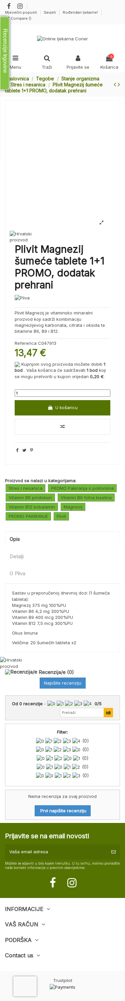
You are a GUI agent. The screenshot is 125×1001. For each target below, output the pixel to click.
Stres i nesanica (25, 488)
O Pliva (17, 574)
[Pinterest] (31, 450)
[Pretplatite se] (113, 852)
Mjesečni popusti (21, 12)
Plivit (61, 516)
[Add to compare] (62, 427)
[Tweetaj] (24, 450)
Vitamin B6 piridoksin (30, 497)
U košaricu (66, 407)
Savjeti (50, 12)
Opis (15, 539)
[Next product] (119, 84)
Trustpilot (62, 980)
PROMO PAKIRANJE (28, 516)
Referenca (26, 343)
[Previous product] (116, 84)
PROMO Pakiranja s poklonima (82, 488)
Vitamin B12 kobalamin (32, 507)
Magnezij (73, 507)
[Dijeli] (17, 450)
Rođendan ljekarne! (80, 12)
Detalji (17, 557)
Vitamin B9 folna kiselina (86, 497)
